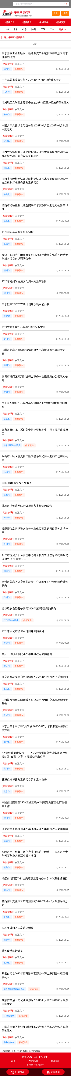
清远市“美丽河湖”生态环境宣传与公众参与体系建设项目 (35, 878)
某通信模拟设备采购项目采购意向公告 (24, 779)
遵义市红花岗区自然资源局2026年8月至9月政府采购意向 (35, 677)
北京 (15, 29)
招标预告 (27, 22)
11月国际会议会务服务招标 (18, 232)
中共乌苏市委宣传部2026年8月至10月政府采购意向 (31, 79)
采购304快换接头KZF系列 (17, 483)
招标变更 (61, 22)
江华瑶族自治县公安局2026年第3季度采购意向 (29, 608)
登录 (56, 13)
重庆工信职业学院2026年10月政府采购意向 (27, 654)
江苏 (43, 29)
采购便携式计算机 (12, 950)
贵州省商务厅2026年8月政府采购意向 (23, 327)
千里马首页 (16, 1051)
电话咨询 (19, 1072)
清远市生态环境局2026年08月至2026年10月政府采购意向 (35, 829)
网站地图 (33, 1061)
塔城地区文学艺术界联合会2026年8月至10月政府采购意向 (35, 102)
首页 (13, 1061)
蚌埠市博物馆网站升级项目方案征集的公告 (27, 505)
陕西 (33, 29)
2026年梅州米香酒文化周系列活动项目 (24, 281)
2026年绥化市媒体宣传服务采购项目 (23, 631)
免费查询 (55, 1072)
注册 (65, 13)
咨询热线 (35, 1057)
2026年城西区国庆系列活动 (18, 927)
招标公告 (10, 22)
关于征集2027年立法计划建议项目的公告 (25, 304)
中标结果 (43, 22)
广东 (52, 29)
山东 (24, 29)
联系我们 (55, 1061)
